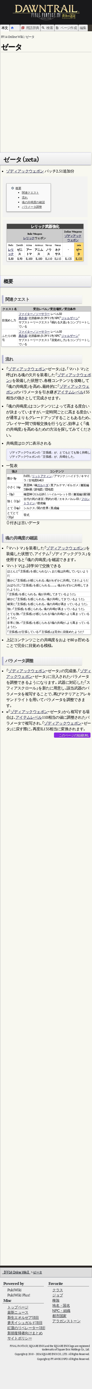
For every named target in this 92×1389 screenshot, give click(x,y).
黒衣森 (23, 318)
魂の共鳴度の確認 (33, 202)
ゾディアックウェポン (25, 171)
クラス (57, 1290)
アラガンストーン (66, 1321)
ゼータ (37, 1272)
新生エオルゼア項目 (23, 1317)
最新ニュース (17, 1312)
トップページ (17, 1307)
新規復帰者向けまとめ (25, 1333)
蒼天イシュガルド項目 (25, 1323)
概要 (18, 188)
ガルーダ (42, 485)
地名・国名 (61, 1305)
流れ (24, 197)
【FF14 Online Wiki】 (16, 1272)
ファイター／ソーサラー (34, 314)
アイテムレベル (70, 392)
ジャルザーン (69, 318)
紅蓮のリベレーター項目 (26, 1328)
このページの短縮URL (74, 735)
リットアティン (42, 476)
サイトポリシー (19, 1338)
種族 (55, 1300)
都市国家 (59, 1316)
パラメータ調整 (32, 207)
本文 (4, 27)
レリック (29, 238)
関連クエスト (30, 192)
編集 (83, 27)
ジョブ (57, 1295)
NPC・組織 (61, 1311)
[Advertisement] (46, 100)
